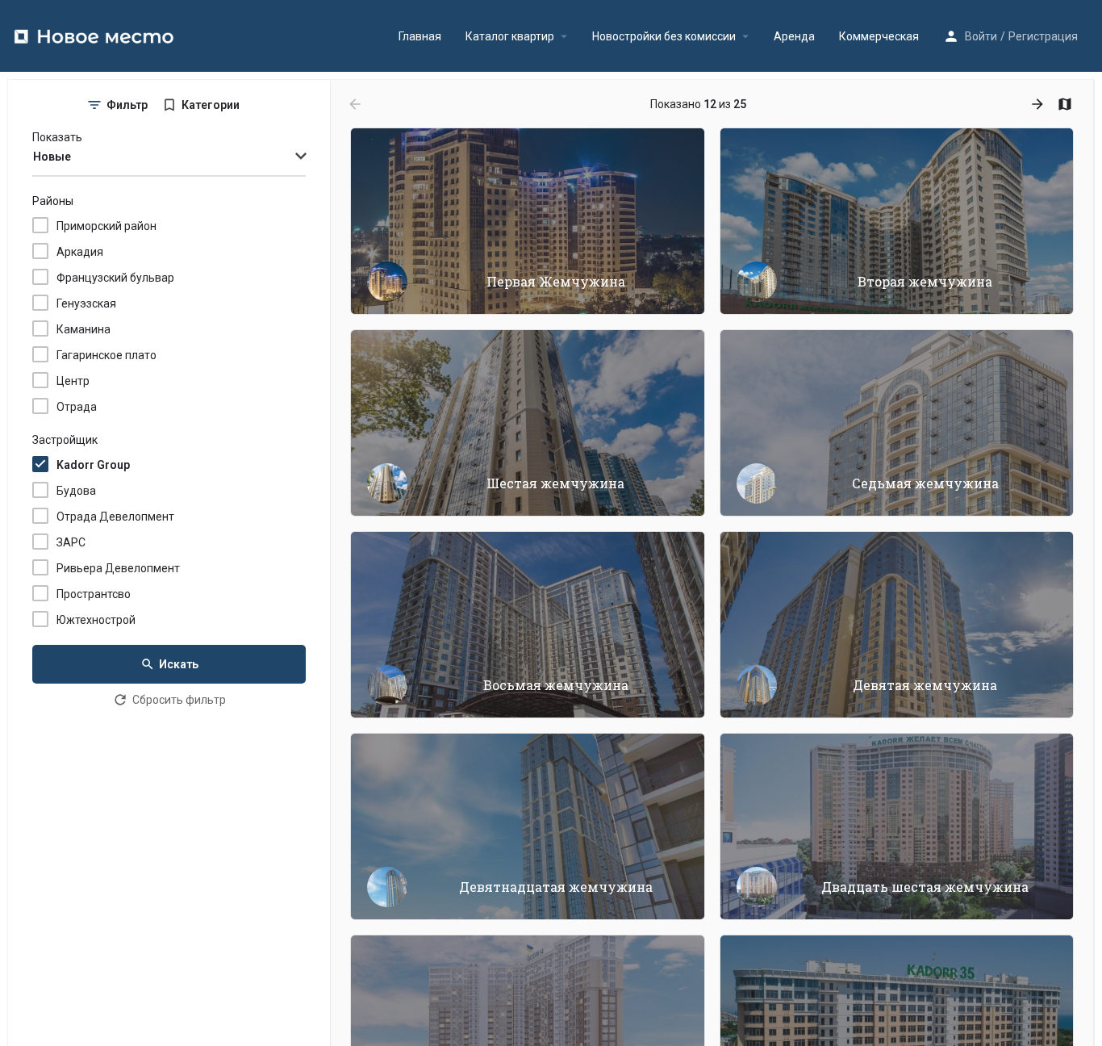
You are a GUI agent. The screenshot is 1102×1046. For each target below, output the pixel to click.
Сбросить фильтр (179, 699)
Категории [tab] (211, 104)
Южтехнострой (96, 619)
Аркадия (79, 251)
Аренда (794, 36)
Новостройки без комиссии (664, 36)
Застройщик (65, 439)
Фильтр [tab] (127, 104)
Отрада (76, 406)
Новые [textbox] (52, 156)
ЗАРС (71, 542)
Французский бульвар (115, 277)
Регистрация (1043, 36)
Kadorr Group (93, 464)
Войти (981, 36)
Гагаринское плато (106, 355)
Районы (52, 201)
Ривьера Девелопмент (118, 568)
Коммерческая (879, 36)
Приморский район (106, 226)
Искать (178, 664)
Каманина (83, 329)
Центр (73, 380)
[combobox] (169, 157)
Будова (76, 490)
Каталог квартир (509, 36)
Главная (420, 36)
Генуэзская (86, 303)
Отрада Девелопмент (115, 516)
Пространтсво (93, 594)
